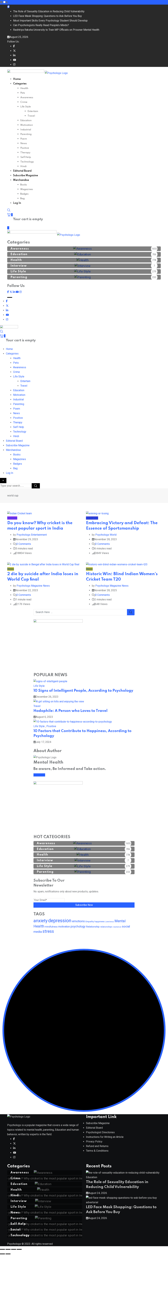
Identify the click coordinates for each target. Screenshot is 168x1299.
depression (59, 920)
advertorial (92, 1202)
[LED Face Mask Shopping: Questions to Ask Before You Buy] (121, 1197)
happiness (99, 921)
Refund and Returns (97, 1146)
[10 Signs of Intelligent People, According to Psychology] (50, 681)
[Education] (45, 1184)
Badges (24, 194)
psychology (78, 926)
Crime (23, 102)
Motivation (26, 125)
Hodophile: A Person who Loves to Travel (70, 711)
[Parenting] (45, 1218)
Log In (17, 203)
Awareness (26, 97)
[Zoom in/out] (2, 1249)
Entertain (33, 111)
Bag (22, 198)
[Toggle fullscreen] (8, 1249)
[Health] (45, 1189)
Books (23, 185)
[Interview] (44, 1201)
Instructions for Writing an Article (105, 1136)
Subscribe (39, 774)
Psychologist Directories (100, 1132)
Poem (23, 139)
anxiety (40, 920)
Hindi (23, 166)
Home (17, 79)
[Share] (13, 1249)
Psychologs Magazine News (33, 585)
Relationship (93, 926)
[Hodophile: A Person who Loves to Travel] (58, 701)
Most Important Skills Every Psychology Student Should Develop (50, 20)
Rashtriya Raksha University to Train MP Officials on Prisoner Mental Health (56, 29)
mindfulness (51, 926)
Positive (24, 148)
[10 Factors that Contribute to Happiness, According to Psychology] (72, 721)
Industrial (25, 130)
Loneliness (109, 922)
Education (26, 120)
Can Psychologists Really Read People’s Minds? (41, 25)
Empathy (89, 921)
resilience (117, 927)
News (23, 143)
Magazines (26, 189)
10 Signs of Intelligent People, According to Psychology (83, 691)
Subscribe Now (84, 904)
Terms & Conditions (97, 1150)
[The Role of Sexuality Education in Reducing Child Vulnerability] (122, 1172)
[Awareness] (44, 1172)
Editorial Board (22, 171)
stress (48, 931)
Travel (31, 116)
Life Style (25, 107)
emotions (78, 921)
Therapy (25, 152)
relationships (106, 927)
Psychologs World (105, 534)
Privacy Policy (94, 1141)
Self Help (25, 157)
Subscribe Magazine (25, 175)
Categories (20, 83)
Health (24, 88)
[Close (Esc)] (19, 1249)
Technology (27, 162)
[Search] (8, 210)
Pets (22, 93)
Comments (23, 543)
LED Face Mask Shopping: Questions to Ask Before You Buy (47, 16)
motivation (64, 926)
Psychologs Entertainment (32, 534)
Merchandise (21, 180)
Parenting (26, 134)
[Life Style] (45, 1206)
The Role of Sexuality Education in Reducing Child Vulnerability (48, 11)
